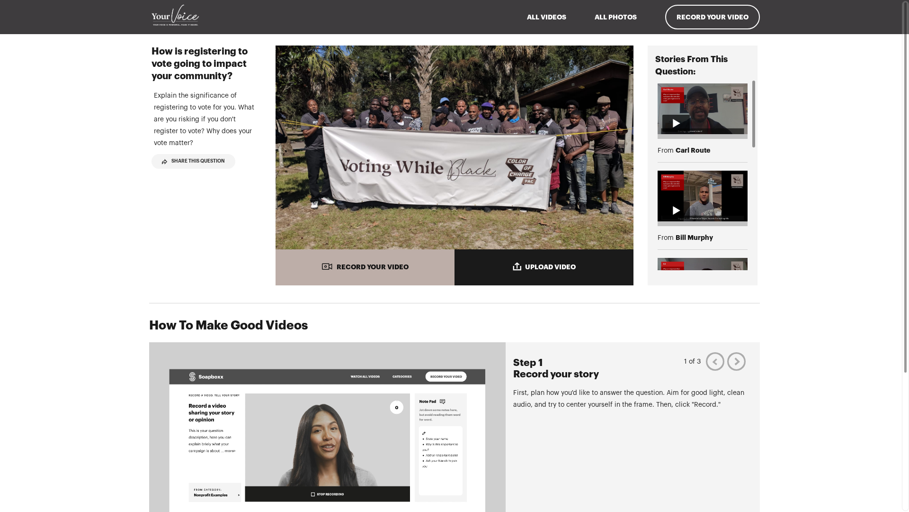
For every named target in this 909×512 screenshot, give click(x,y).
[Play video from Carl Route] (703, 108)
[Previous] (715, 361)
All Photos (616, 17)
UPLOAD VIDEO (550, 267)
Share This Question (198, 161)
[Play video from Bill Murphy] (703, 196)
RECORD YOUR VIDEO (373, 267)
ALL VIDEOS (546, 17)
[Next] (736, 361)
